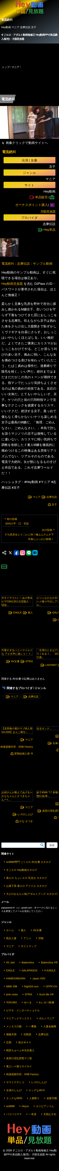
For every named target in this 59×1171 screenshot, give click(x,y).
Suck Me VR (46, 994)
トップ (6, 67)
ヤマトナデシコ (15, 1082)
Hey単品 (49, 229)
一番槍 (32, 1026)
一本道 (32, 1114)
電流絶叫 (9, 152)
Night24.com (31, 986)
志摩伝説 (52, 497)
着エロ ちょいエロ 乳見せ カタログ (26, 878)
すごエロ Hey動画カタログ (21, 870)
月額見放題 (47, 211)
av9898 (10, 1106)
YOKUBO (11, 1002)
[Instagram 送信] (22, 552)
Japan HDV (38, 978)
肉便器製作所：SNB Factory (22, 1074)
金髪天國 (52, 1098)
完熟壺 (27, 1034)
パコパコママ (14, 1114)
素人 (30, 612)
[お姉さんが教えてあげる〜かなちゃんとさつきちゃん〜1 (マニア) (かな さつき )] (17, 786)
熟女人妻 (11, 938)
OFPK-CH (51, 986)
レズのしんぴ (25, 814)
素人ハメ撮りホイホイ (19, 1066)
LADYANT (51, 665)
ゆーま (28, 1002)
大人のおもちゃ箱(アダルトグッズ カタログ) (32, 894)
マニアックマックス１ (19, 1018)
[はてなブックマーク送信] (35, 552)
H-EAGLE (50, 970)
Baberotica (28, 962)
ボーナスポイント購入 (31, 204)
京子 (54, 504)
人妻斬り (34, 1098)
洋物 (40, 938)
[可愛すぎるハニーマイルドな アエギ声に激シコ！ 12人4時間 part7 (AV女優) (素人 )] (17, 644)
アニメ (27, 938)
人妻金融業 (49, 1026)
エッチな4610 (37, 1090)
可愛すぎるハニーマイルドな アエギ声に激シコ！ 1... (17, 651)
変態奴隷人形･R (23, 753)
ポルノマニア (46, 1018)
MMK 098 (11, 986)
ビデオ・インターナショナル (23, 1010)
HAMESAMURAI (15, 978)
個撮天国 (11, 1034)
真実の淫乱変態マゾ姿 (19, 1058)
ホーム (10, 930)
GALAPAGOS (29, 970)
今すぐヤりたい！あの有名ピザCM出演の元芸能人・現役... (17, 601)
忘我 (8, 1042)
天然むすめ (49, 1114)
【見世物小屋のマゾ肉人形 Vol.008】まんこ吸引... (17, 730)
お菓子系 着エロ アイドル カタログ (26, 886)
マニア (37, 497)
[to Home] (29, 13)
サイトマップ (28, 946)
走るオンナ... (44, 728)
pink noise (12, 994)
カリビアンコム (45, 1106)
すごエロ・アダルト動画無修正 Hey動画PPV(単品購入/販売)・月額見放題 (29, 37)
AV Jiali (10, 962)
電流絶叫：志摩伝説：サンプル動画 (26, 263)
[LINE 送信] (29, 552)
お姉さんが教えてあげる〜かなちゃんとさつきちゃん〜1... (17, 795)
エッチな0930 (14, 1098)
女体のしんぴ (14, 1090)
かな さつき (26, 821)
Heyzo (25, 1106)
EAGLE (17, 612)
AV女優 (15, 661)
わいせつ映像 (46, 1002)
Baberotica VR (49, 962)
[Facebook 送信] (16, 552)
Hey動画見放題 (12, 283)
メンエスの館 (14, 1026)
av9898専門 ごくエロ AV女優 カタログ (28, 862)
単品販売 (41, 197)
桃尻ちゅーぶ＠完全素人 (20, 1050)
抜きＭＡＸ (24, 1042)
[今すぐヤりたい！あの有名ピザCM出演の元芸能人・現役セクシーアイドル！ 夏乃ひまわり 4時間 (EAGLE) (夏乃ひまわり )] (17, 592)
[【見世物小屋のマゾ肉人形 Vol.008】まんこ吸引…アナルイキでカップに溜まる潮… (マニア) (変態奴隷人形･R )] (17, 722)
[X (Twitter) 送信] (10, 552)
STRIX (29, 661)
